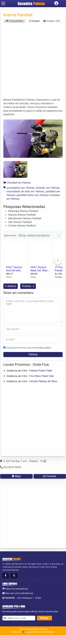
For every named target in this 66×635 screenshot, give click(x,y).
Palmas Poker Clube (40, 370)
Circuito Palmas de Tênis (43, 381)
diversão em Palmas (47, 187)
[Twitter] (14, 575)
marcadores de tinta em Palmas (25, 191)
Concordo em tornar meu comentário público (28, 347)
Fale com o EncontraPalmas (19, 593)
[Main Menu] (3, 3)
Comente (51, 476)
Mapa (18, 476)
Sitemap (43, 629)
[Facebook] (5, 575)
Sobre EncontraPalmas (16, 589)
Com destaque (24, 598)
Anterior (11, 286)
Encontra (31, 3)
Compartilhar (15, 21)
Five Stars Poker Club (41, 376)
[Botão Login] (56, 3)
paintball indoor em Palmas (32, 195)
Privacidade (32, 629)
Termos (22, 629)
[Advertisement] (33, 62)
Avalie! (36, 21)
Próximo (27, 286)
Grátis (38, 598)
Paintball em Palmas (19, 182)
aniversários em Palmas (20, 187)
